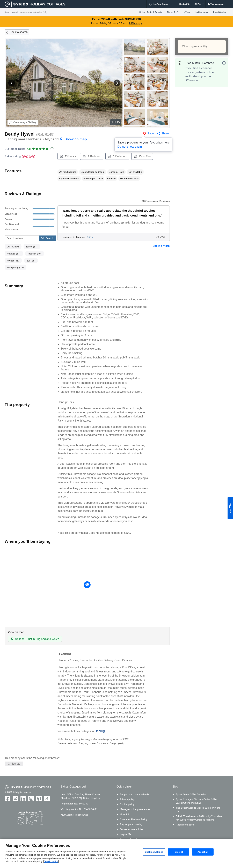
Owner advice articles (131, 829)
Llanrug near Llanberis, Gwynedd (46, 139)
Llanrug (99, 731)
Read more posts (185, 824)
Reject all (179, 852)
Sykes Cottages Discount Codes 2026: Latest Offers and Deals (196, 801)
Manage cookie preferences (135, 809)
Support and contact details (134, 794)
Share (165, 133)
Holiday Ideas (201, 12)
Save (150, 133)
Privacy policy (127, 799)
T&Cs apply (135, 23)
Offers (187, 12)
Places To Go (173, 12)
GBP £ (197, 4)
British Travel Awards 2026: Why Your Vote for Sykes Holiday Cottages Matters (199, 818)
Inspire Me (125, 834)
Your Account (217, 4)
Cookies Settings (154, 852)
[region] (116, 852)
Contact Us (184, 4)
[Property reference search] (44, 12)
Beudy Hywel (20, 134)
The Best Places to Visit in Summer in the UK (198, 809)
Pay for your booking (131, 824)
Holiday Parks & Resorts (150, 12)
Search (49, 238)
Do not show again (129, 146)
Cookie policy (127, 804)
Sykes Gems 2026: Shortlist (191, 794)
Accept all (203, 852)
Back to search (19, 32)
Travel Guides (219, 12)
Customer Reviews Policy (133, 819)
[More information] (224, 63)
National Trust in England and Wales (37, 639)
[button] (11, 83)
